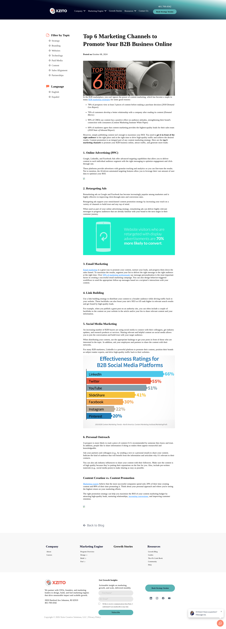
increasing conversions (138, 496)
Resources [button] (129, 11)
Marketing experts (91, 484)
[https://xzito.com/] (58, 11)
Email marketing (90, 270)
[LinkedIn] (151, 598)
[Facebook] (163, 598)
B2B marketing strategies (99, 99)
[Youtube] (169, 598)
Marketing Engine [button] (96, 11)
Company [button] (78, 11)
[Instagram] (157, 598)
